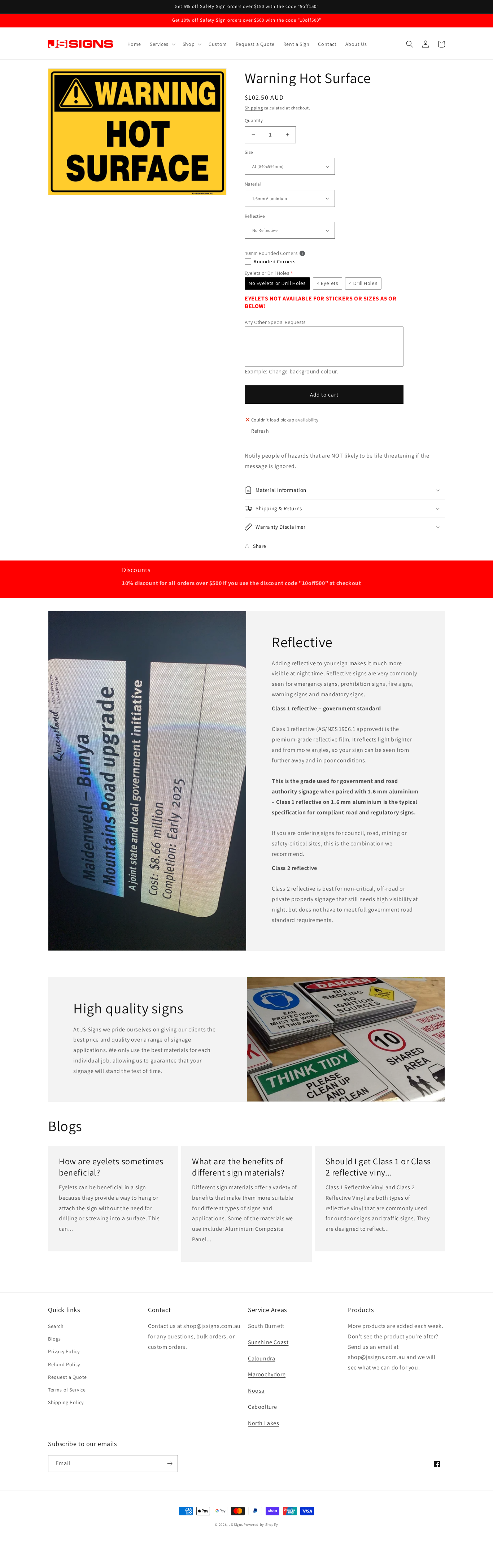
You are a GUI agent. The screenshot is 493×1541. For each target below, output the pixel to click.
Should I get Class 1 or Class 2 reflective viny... (378, 1167)
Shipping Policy (66, 1402)
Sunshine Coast (268, 1342)
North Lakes (263, 1423)
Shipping (254, 108)
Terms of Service (67, 1389)
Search (56, 1326)
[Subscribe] (170, 1463)
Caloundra (261, 1358)
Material (253, 184)
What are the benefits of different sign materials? (238, 1167)
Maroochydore (266, 1374)
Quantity (254, 120)
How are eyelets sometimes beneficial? (111, 1167)
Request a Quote (67, 1377)
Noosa (256, 1390)
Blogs (54, 1339)
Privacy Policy (63, 1351)
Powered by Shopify (261, 1524)
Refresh (260, 431)
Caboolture (262, 1407)
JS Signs (236, 1524)
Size (249, 152)
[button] (161, 44)
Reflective (255, 216)
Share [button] (259, 546)
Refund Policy (64, 1364)
